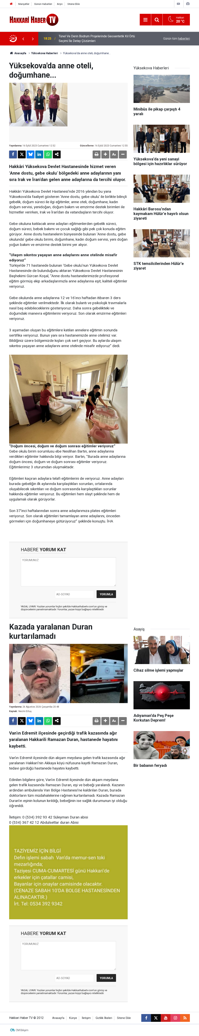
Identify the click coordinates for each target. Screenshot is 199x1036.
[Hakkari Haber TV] (34, 19)
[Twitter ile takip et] (156, 1018)
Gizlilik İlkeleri (104, 1018)
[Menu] (145, 20)
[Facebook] (13, 154)
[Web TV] (178, 4)
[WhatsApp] (48, 154)
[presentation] (23, 38)
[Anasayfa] (11, 4)
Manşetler (23, 4)
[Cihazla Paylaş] (57, 154)
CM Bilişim (22, 1030)
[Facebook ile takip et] (146, 1018)
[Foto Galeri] (188, 4)
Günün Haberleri (43, 4)
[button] (105, 154)
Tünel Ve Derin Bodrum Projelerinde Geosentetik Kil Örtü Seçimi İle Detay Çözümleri (97, 38)
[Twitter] (22, 154)
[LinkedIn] (39, 154)
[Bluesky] (30, 154)
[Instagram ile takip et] (175, 1018)
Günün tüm (176, 38)
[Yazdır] (96, 154)
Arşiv (60, 4)
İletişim (86, 1018)
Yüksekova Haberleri (44, 53)
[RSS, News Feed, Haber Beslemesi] (185, 1018)
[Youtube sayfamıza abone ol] (165, 1018)
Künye (73, 1018)
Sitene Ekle (73, 4)
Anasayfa (20, 53)
